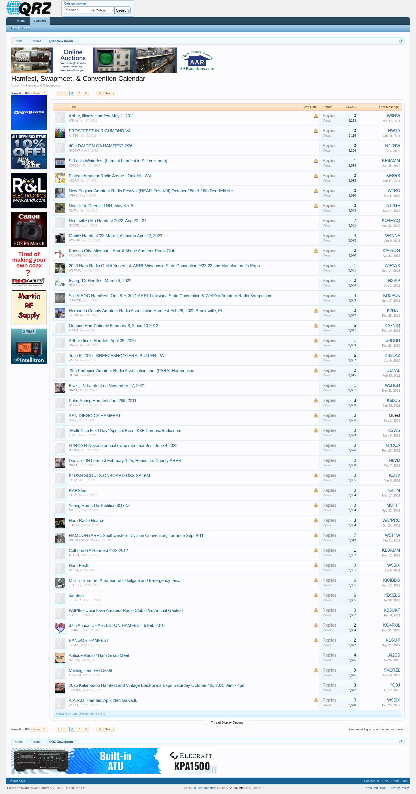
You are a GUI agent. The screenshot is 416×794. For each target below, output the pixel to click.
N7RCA (74, 450)
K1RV (73, 480)
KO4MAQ (391, 220)
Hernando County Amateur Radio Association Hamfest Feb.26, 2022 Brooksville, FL (146, 310)
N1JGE (393, 205)
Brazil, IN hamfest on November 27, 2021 (107, 385)
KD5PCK (75, 300)
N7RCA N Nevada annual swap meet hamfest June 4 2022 (123, 445)
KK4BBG (75, 585)
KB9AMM (391, 160)
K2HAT (73, 315)
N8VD (73, 390)
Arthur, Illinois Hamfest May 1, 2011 (101, 116)
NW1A (394, 130)
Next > (109, 93)
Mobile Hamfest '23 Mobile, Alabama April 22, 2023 (115, 236)
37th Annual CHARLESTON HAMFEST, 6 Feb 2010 (116, 625)
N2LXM (74, 660)
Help (385, 781)
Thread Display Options (227, 722)
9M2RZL (392, 670)
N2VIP (73, 285)
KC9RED (75, 690)
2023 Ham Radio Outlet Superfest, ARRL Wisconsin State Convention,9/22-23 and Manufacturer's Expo (164, 266)
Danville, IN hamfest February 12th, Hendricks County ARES (125, 460)
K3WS (73, 435)
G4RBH (392, 340)
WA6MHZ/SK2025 (81, 540)
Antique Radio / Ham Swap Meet (99, 655)
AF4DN (74, 555)
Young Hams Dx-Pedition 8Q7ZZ (99, 505)
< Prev (35, 93)
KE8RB (74, 180)
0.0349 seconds (205, 787)
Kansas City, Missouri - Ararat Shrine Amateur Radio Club (122, 251)
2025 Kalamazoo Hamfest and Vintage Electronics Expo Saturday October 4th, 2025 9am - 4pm (157, 685)
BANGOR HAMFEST (89, 640)
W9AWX (74, 270)
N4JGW (74, 150)
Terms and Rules (375, 787)
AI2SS (394, 655)
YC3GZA (75, 675)
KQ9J (394, 685)
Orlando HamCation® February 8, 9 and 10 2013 (113, 325)
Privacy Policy (399, 787)
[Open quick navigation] (401, 41)
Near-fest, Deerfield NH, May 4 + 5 (101, 206)
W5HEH (392, 385)
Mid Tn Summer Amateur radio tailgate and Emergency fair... (124, 580)
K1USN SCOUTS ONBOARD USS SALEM (109, 475)
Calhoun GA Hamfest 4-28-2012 (98, 550)
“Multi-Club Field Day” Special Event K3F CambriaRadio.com (125, 430)
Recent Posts (20, 28)
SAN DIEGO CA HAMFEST (95, 415)
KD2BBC (75, 525)
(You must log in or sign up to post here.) (377, 729)
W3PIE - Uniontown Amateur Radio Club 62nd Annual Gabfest (126, 610)
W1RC (73, 195)
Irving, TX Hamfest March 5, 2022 (100, 281)
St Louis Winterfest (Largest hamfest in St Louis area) (118, 161)
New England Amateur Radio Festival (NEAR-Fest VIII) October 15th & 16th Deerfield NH (151, 191)
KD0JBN (75, 165)
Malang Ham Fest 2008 (90, 670)
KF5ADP (75, 600)
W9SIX (73, 570)
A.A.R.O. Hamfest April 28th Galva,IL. (103, 700)
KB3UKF (75, 615)
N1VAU (74, 210)
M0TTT (74, 510)
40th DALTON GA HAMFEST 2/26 (100, 146)
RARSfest (78, 490)
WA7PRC (391, 520)
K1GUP (74, 645)
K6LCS (393, 400)
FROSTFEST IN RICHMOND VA (100, 131)
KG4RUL (75, 630)
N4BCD (74, 225)
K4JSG (74, 135)
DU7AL (74, 375)
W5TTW (392, 535)
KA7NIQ (392, 325)
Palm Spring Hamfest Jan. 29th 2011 (102, 400)
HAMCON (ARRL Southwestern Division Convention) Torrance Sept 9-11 (136, 535)
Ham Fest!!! (80, 565)
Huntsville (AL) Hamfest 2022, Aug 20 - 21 (107, 221)
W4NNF (74, 240)
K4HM (73, 495)
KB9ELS (392, 595)
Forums (40, 21)
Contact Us (371, 781)
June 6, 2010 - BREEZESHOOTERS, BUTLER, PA (116, 355)
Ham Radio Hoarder (87, 520)
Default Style (17, 781)
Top (405, 781)
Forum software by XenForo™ (46, 787)
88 (99, 93)
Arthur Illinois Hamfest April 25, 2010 (102, 340)
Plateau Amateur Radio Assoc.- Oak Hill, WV (110, 176)
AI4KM (73, 330)
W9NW (73, 120)
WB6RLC (75, 405)
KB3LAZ (392, 355)
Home (21, 20)
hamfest (76, 595)
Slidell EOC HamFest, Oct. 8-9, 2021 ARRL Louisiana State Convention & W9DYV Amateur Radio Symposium (171, 296)
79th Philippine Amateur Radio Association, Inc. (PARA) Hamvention (131, 370)
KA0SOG (75, 255)
